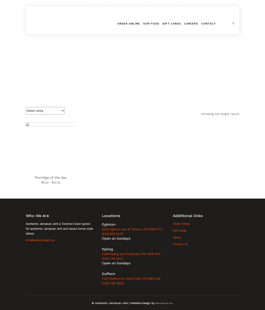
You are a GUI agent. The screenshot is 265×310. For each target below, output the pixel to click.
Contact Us (180, 244)
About (177, 237)
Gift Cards (179, 230)
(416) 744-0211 (112, 258)
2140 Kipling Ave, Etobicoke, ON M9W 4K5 (131, 254)
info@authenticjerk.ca (40, 240)
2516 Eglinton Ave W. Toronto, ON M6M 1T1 (132, 229)
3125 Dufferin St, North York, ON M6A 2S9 (131, 278)
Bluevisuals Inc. (164, 303)
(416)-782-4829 (113, 283)
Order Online (181, 224)
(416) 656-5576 (112, 234)
